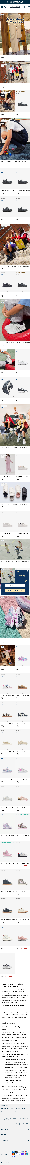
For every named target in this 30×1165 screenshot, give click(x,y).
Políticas (4, 1135)
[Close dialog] (27, 571)
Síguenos (4, 1124)
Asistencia (4, 1129)
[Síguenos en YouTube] (27, 1124)
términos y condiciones (22, 1118)
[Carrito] (27, 7)
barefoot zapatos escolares (8, 1023)
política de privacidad (5, 1119)
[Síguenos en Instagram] (20, 1124)
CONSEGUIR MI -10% (15, 590)
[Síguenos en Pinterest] (23, 1124)
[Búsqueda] (5, 7)
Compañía (4, 1140)
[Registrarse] (26, 1115)
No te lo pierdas (6, 1146)
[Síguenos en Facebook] (16, 1124)
